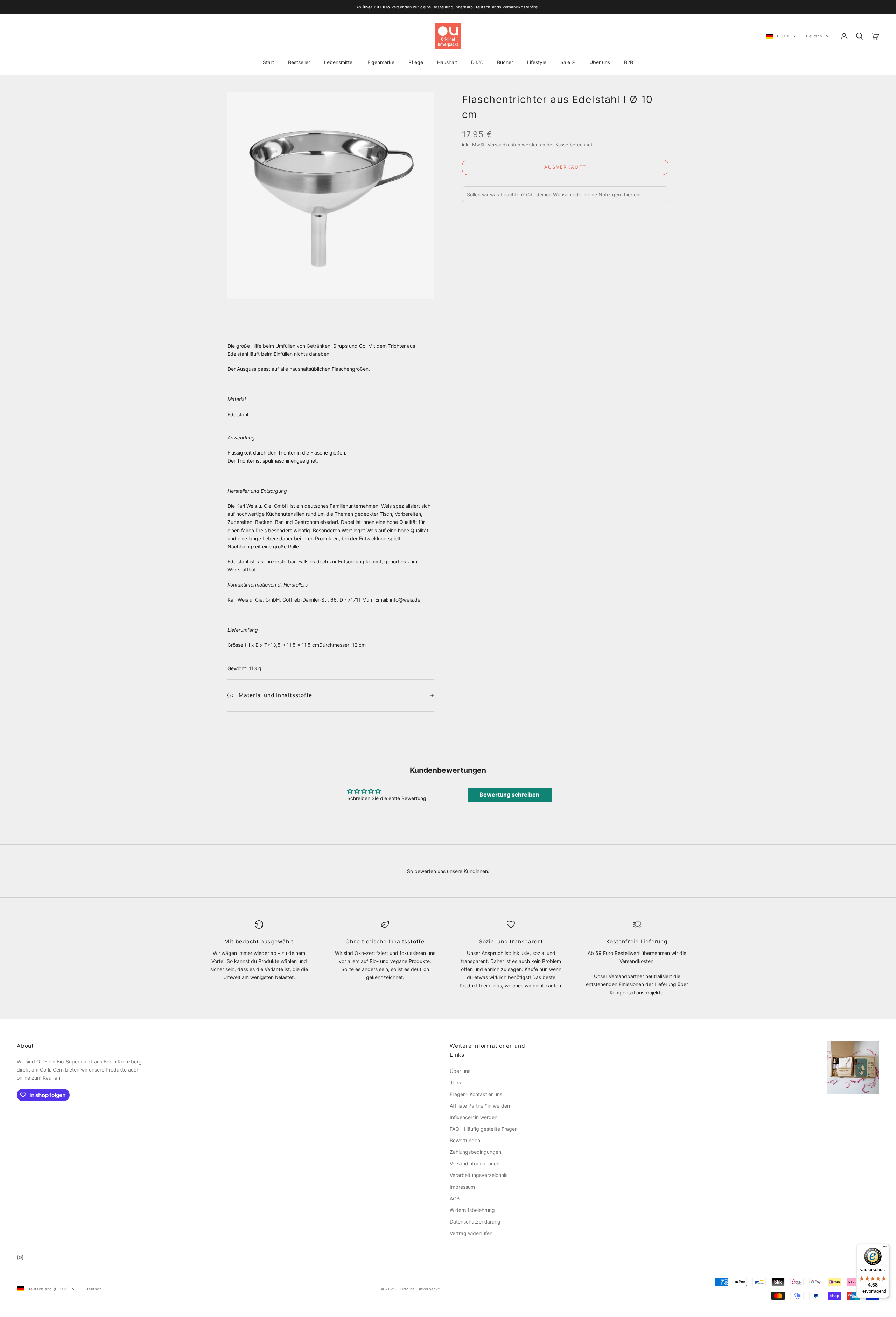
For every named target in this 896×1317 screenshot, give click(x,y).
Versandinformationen (474, 1163)
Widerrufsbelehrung (472, 1210)
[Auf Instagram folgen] (20, 1257)
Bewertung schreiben (509, 794)
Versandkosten (504, 144)
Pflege (415, 62)
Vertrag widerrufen (471, 1233)
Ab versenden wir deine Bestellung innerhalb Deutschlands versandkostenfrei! (448, 7)
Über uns (599, 62)
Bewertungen (465, 1140)
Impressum (462, 1187)
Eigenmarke (381, 62)
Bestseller (299, 62)
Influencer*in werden (473, 1117)
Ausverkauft (565, 167)
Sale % (567, 62)
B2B (628, 62)
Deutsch (814, 36)
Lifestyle (536, 62)
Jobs (455, 1083)
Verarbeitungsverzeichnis (478, 1175)
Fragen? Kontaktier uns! (477, 1094)
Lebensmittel (339, 62)
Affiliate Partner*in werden (480, 1106)
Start (268, 62)
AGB (455, 1198)
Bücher (505, 62)
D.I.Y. (477, 62)
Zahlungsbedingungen (475, 1152)
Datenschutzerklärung (475, 1222)
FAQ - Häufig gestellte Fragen (484, 1129)
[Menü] (885, 1248)
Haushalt (447, 62)
